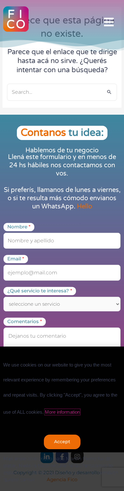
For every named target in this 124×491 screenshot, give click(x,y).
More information (62, 412)
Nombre (19, 227)
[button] (109, 22)
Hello (84, 206)
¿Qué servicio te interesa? (39, 291)
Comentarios (24, 321)
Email (15, 259)
